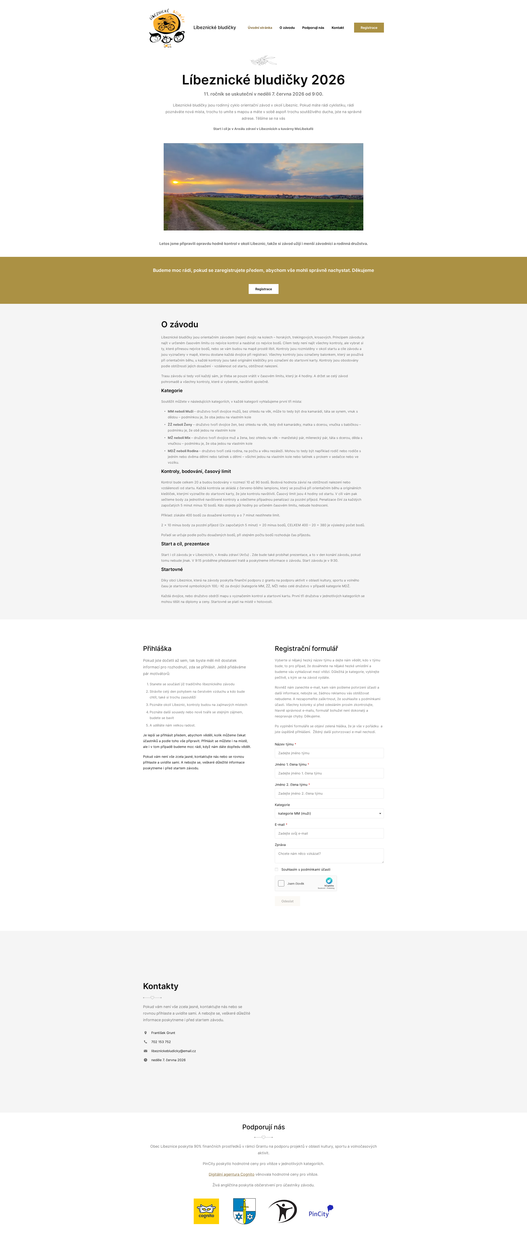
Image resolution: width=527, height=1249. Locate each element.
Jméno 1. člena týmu (291, 764)
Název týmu (284, 744)
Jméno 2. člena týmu (291, 784)
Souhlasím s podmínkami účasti (305, 869)
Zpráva (280, 845)
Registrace (369, 28)
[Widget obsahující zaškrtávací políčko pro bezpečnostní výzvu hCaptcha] (306, 883)
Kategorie (282, 805)
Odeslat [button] (287, 901)
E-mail (280, 824)
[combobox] (329, 813)
